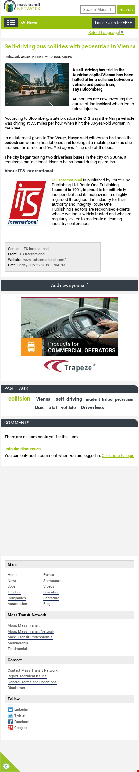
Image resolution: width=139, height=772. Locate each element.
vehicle (68, 407)
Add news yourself (69, 285)
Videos (48, 586)
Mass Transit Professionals (30, 637)
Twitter (20, 716)
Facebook (22, 722)
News (31, 22)
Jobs (12, 586)
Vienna (43, 399)
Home (12, 575)
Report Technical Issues (27, 676)
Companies (17, 598)
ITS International (67, 180)
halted (107, 399)
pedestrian (124, 399)
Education (51, 592)
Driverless (92, 407)
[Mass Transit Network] (22, 5)
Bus (39, 407)
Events (48, 575)
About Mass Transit (24, 625)
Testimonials (18, 649)
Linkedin (21, 709)
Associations (18, 604)
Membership (18, 643)
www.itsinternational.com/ (44, 260)
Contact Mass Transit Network (33, 670)
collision (19, 398)
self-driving (69, 399)
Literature (51, 598)
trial (52, 407)
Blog (46, 604)
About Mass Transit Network (31, 631)
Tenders (14, 592)
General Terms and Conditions (32, 682)
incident (93, 399)
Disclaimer (16, 688)
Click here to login (118, 455)
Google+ (20, 728)
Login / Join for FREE (113, 22)
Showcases (52, 581)
